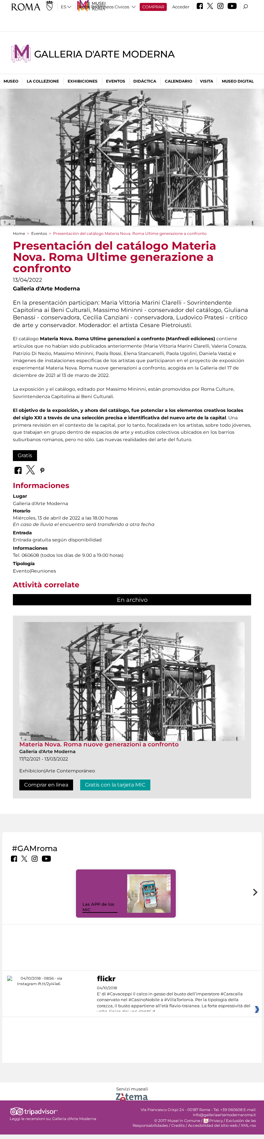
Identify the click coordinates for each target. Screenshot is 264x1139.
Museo (11, 81)
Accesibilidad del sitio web (213, 1125)
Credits (178, 1125)
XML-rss (248, 1125)
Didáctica (144, 81)
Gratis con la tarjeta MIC (115, 785)
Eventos (115, 81)
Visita (206, 81)
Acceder (180, 6)
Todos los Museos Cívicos (103, 6)
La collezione (43, 81)
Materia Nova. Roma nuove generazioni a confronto (99, 744)
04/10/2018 (173, 1000)
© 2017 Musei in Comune (177, 1120)
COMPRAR (153, 6)
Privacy (216, 1120)
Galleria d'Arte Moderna (104, 54)
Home (19, 233)
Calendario (178, 81)
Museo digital (238, 81)
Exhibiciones (83, 81)
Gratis (25, 455)
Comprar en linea (46, 785)
